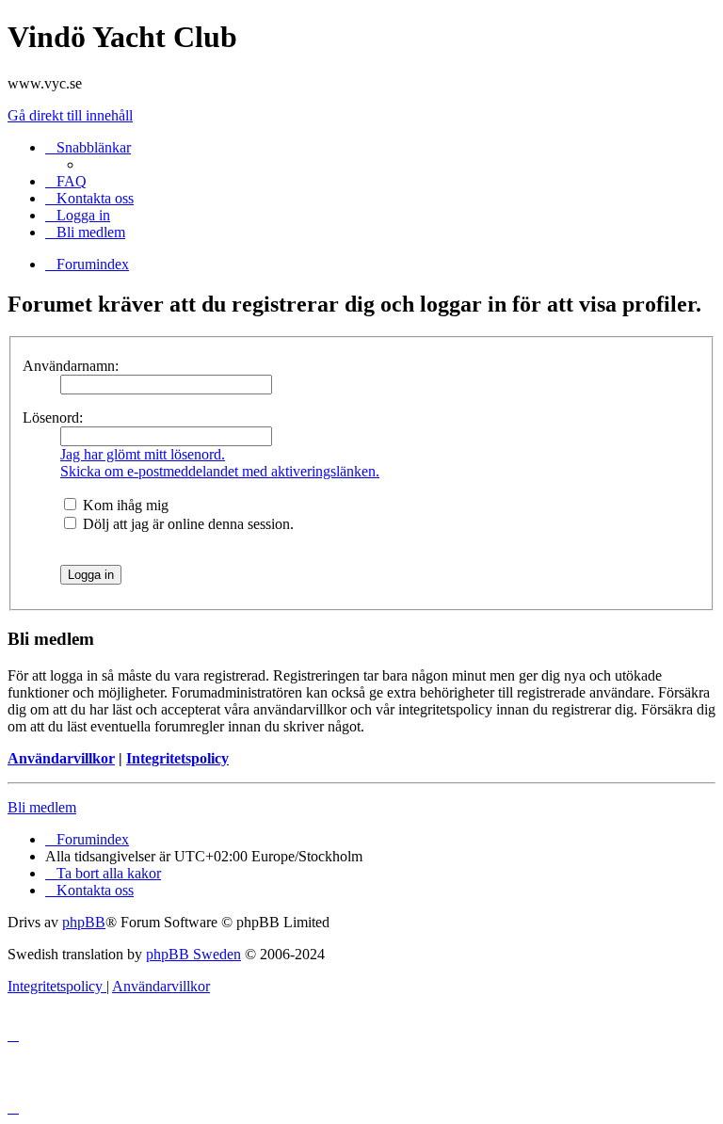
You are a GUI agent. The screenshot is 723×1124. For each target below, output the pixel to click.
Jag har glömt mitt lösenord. (142, 454)
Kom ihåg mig (124, 505)
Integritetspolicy (177, 758)
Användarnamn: (71, 366)
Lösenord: (53, 417)
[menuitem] (66, 181)
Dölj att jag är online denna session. (186, 524)
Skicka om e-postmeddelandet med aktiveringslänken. (219, 471)
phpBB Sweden (193, 954)
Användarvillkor (61, 758)
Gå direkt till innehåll (70, 115)
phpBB (83, 922)
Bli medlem (42, 807)
